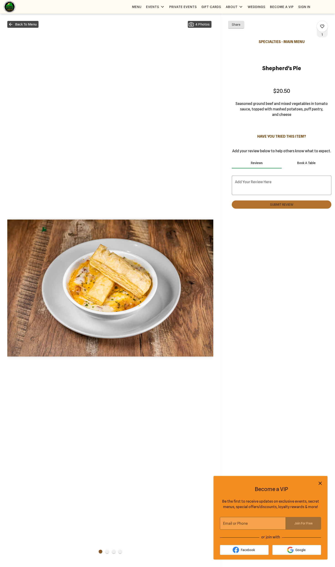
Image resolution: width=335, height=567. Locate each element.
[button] (155, 6)
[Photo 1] (100, 551)
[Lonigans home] (24, 7)
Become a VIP (282, 7)
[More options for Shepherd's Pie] (322, 26)
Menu (137, 7)
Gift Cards (211, 7)
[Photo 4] (120, 551)
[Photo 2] (107, 551)
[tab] (256, 162)
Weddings (256, 7)
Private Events (183, 7)
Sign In (304, 7)
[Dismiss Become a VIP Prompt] (320, 483)
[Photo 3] (114, 551)
